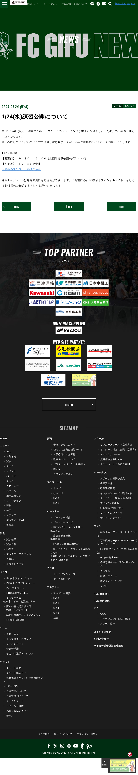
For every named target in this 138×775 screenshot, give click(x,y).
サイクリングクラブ (111, 517)
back (69, 206)
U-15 (56, 503)
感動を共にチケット (17, 710)
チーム (10, 466)
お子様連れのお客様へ (65, 454)
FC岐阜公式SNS (109, 557)
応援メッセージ (108, 575)
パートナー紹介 (62, 517)
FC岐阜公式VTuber (17, 593)
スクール (11, 490)
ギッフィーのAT (15, 520)
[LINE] (69, 746)
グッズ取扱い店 (62, 579)
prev (16, 206)
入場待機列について (17, 696)
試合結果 (11, 539)
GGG (103, 613)
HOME (29, 4)
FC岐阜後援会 (102, 594)
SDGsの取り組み (109, 503)
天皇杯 (10, 559)
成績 (55, 617)
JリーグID (12, 686)
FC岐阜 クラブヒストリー (20, 583)
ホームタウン (13, 495)
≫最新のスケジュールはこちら (21, 169)
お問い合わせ (101, 638)
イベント (11, 471)
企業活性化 (106, 483)
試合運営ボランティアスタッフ (23, 614)
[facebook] (48, 746)
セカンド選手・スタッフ (19, 653)
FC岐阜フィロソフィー (19, 578)
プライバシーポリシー (88, 734)
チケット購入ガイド (17, 673)
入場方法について (16, 691)
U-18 (56, 498)
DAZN (56, 469)
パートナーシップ (63, 522)
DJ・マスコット (15, 588)
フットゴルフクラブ (111, 513)
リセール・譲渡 (15, 705)
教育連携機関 (107, 488)
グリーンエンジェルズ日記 (115, 618)
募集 (8, 505)
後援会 (10, 525)
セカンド (58, 493)
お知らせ (53, 4)
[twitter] (55, 746)
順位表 (10, 549)
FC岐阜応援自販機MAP (66, 544)
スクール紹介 (107, 623)
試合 (8, 461)
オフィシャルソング (111, 580)
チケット (5, 662)
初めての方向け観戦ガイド (68, 449)
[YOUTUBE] (75, 746)
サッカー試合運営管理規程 (109, 645)
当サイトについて (63, 734)
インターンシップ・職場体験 (116, 493)
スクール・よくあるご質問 (115, 464)
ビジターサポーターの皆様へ (69, 464)
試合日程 (11, 544)
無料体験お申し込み (111, 459)
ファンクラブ (13, 500)
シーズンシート (15, 701)
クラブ (3, 572)
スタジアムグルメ (63, 474)
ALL (8, 451)
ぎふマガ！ (106, 571)
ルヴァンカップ (15, 563)
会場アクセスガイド (64, 444)
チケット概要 (13, 668)
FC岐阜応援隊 (102, 600)
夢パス (10, 715)
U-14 (56, 608)
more (69, 404)
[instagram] (62, 746)
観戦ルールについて (64, 459)
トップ (57, 488)
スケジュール (54, 482)
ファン (97, 526)
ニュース (41, 4)
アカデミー (12, 485)
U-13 (56, 613)
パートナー (12, 476)
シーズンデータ (15, 643)
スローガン (12, 634)
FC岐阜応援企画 (15, 619)
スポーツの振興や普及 (112, 478)
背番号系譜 (12, 648)
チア (8, 510)
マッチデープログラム (18, 554)
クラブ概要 (44, 734)
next (122, 206)
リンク (104, 585)
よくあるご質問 (102, 631)
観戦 (49, 438)
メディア (11, 515)
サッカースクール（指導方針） (117, 444)
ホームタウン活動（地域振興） (117, 498)
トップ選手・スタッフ (18, 639)
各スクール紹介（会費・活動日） (118, 449)
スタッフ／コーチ (110, 454)
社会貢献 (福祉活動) (111, 508)
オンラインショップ (64, 574)
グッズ (10, 481)
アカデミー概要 (62, 593)
